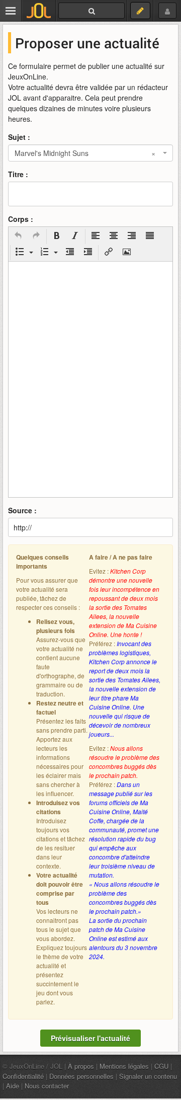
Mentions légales (124, 1066)
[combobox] (90, 153)
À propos (81, 1066)
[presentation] (18, 236)
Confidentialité (23, 1076)
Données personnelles (81, 1076)
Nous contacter (47, 1085)
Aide (12, 1085)
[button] (18, 236)
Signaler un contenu (148, 1076)
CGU (161, 1066)
